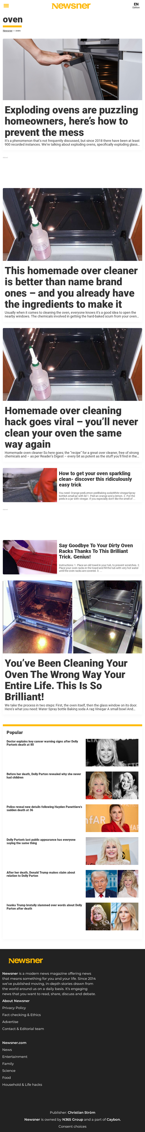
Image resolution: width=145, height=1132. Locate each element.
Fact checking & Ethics (21, 1015)
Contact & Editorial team (23, 1029)
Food (6, 1078)
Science (8, 1071)
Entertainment (14, 1057)
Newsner (7, 30)
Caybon (113, 1119)
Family (8, 1064)
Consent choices (72, 1126)
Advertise (10, 1022)
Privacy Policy (14, 1008)
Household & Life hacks (22, 1085)
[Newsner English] (71, 6)
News (7, 1050)
